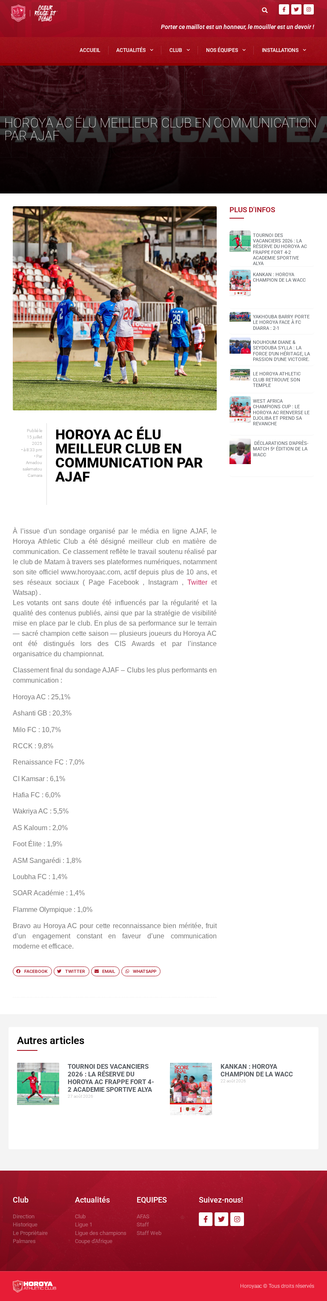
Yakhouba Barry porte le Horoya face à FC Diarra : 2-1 (281, 322)
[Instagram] (309, 9)
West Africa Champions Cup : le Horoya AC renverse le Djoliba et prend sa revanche (281, 412)
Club (175, 50)
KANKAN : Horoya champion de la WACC (279, 277)
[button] (265, 10)
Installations (280, 50)
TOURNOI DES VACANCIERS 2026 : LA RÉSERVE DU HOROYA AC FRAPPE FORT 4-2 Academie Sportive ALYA (280, 249)
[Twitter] (296, 9)
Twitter (197, 582)
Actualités (131, 50)
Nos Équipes (222, 50)
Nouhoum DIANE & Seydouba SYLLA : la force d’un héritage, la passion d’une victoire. (281, 351)
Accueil (90, 50)
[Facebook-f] (284, 9)
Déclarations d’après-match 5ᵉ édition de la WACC (280, 449)
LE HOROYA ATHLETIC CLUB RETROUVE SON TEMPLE (277, 379)
